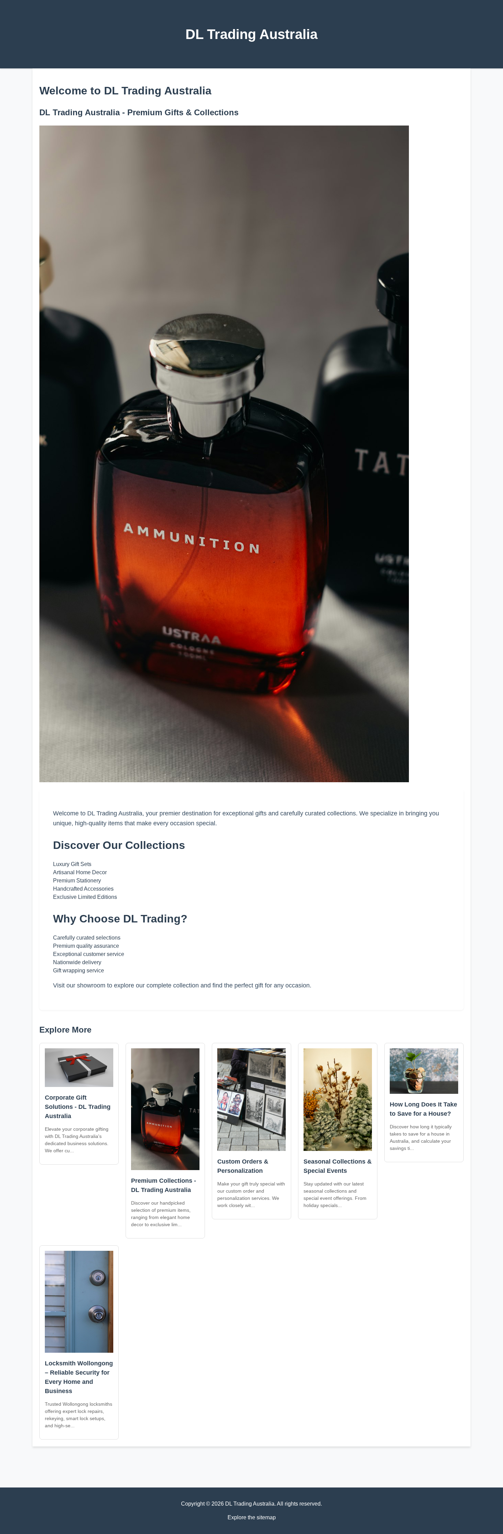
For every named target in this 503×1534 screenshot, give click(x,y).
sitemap (266, 1517)
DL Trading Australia (251, 34)
